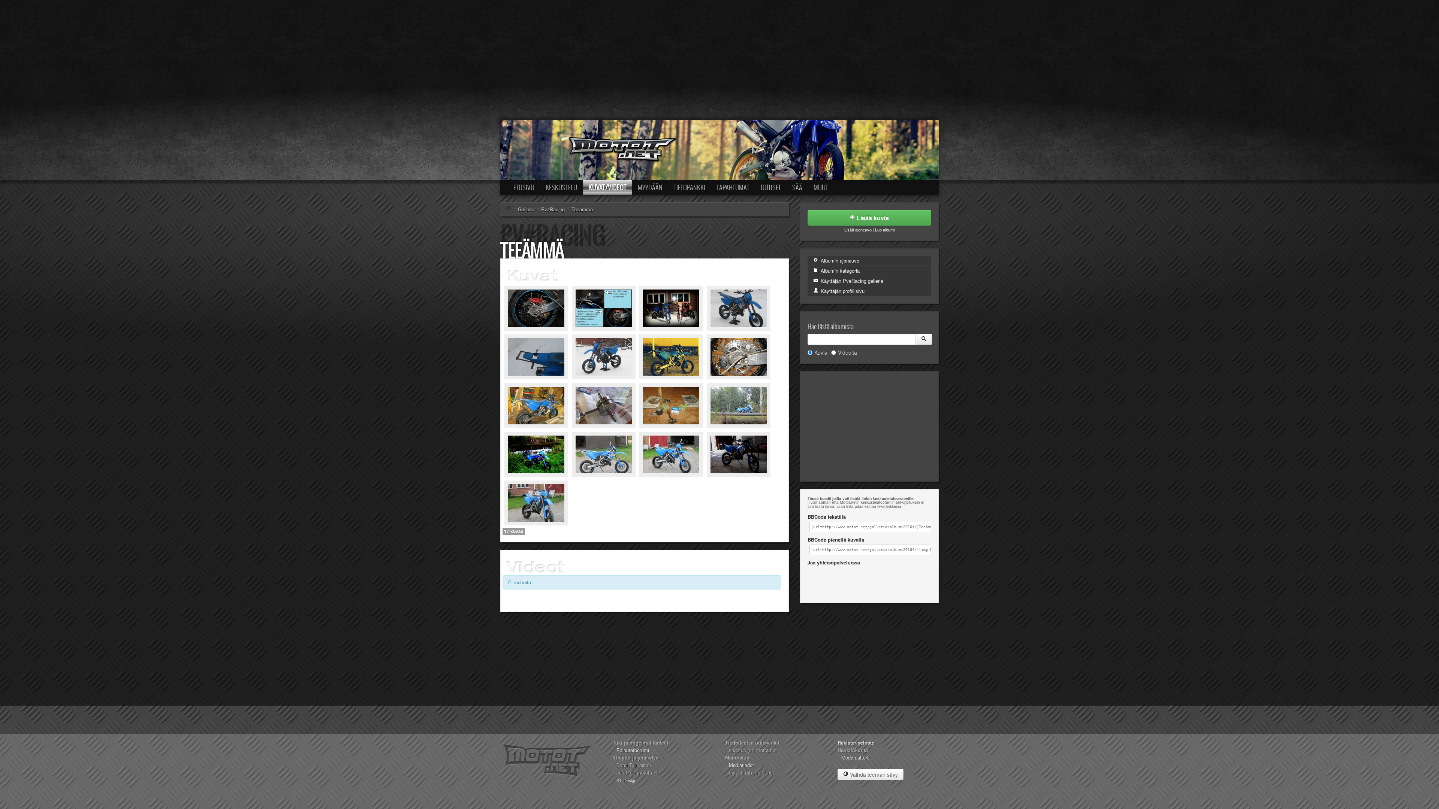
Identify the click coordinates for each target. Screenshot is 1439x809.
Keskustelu (561, 187)
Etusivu (523, 187)
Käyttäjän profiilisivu (842, 290)
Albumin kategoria (839, 270)
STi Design (626, 780)
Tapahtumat (733, 187)
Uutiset (771, 187)
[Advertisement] (719, 59)
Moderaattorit (855, 757)
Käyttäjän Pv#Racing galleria (851, 280)
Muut (821, 187)
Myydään (650, 187)
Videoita (847, 352)
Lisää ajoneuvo (858, 230)
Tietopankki (689, 187)
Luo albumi (885, 230)
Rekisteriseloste (856, 742)
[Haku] (923, 339)
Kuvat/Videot (607, 187)
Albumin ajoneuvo (839, 260)
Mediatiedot (741, 765)
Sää (797, 187)
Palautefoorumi (632, 750)
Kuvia (820, 352)
